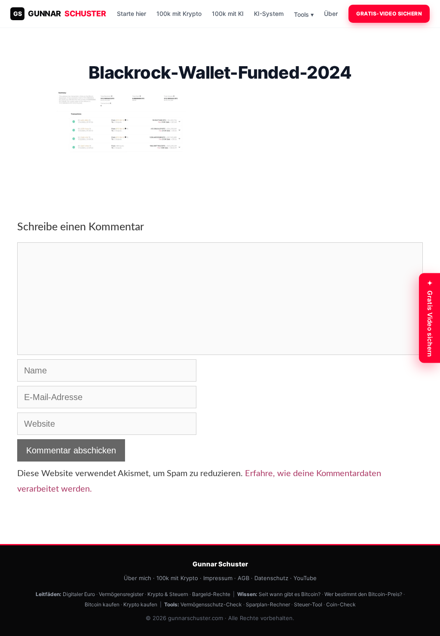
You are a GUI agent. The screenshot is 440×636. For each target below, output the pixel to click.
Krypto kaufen (140, 604)
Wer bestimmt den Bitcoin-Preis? (363, 594)
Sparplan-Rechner (268, 604)
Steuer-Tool (308, 604)
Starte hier (131, 13)
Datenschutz (271, 578)
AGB (243, 578)
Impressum (217, 578)
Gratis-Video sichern (389, 13)
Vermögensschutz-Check (211, 604)
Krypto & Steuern (167, 594)
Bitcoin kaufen (102, 604)
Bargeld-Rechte (211, 594)
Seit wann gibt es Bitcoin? (290, 594)
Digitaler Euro (79, 594)
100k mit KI (228, 13)
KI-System (269, 13)
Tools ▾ (304, 14)
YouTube (305, 578)
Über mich (137, 578)
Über (331, 13)
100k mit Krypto (179, 13)
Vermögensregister (121, 594)
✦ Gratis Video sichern (430, 318)
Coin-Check (341, 604)
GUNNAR (59, 13)
